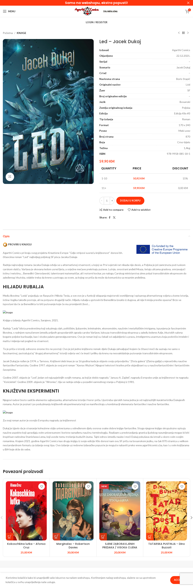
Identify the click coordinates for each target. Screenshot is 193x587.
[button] (9, 536)
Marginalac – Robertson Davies (73, 545)
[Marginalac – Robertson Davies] (73, 510)
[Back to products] (183, 33)
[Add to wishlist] (41, 486)
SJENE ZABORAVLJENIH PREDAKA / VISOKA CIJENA (119, 545)
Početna (8, 32)
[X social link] (114, 217)
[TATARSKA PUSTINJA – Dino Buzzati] (166, 510)
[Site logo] (87, 11)
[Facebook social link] (109, 217)
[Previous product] (179, 33)
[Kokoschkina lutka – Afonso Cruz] (26, 510)
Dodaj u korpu (130, 200)
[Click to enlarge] (10, 177)
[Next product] (188, 33)
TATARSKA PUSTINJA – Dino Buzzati (166, 545)
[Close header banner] (188, 3)
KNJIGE (21, 32)
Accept (179, 579)
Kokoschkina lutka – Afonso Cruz (26, 545)
